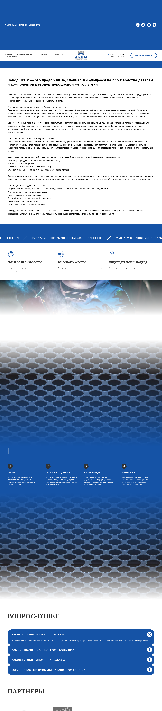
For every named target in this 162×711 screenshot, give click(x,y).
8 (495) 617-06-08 (118, 57)
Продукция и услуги (27, 54)
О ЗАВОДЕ (45, 54)
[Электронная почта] (143, 25)
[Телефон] (138, 25)
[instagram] (149, 25)
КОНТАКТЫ (12, 57)
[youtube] (154, 25)
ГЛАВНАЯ (9, 54)
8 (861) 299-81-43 (117, 54)
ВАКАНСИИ (58, 54)
